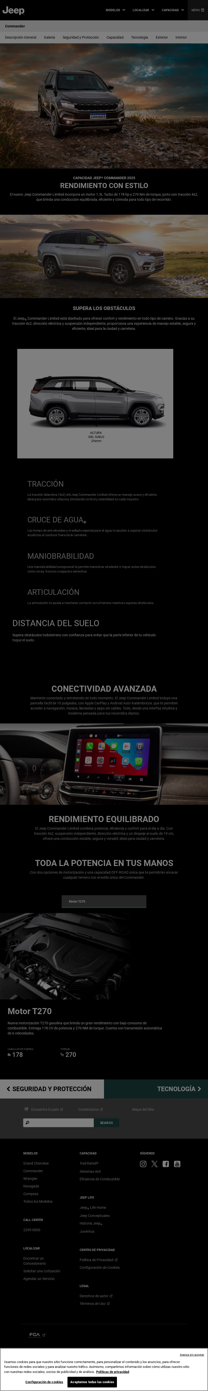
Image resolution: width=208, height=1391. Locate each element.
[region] (104, 1369)
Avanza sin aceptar (192, 1354)
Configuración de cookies (44, 1382)
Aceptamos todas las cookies (92, 1382)
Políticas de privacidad (112, 1372)
